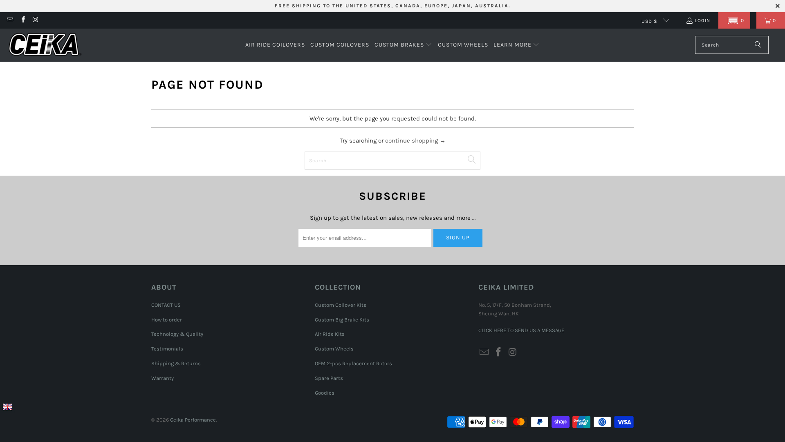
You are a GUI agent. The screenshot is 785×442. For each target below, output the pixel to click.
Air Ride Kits (330, 334)
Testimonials (167, 349)
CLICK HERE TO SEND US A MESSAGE (521, 330)
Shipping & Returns (176, 363)
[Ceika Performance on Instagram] (35, 20)
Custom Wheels (334, 349)
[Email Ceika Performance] (9, 20)
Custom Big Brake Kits (342, 320)
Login (702, 20)
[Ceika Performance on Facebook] (22, 20)
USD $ (650, 21)
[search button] (758, 45)
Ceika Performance (193, 420)
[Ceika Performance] (45, 45)
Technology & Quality (177, 334)
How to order (166, 320)
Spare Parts (329, 378)
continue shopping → (415, 140)
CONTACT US (166, 305)
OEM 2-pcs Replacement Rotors (353, 363)
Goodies (324, 393)
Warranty (162, 378)
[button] (734, 20)
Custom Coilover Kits (340, 305)
